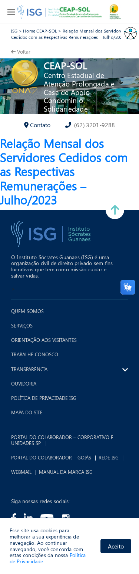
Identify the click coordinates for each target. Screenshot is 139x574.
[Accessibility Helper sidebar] (130, 33)
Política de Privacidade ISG (43, 398)
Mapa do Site (27, 412)
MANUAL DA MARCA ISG (66, 472)
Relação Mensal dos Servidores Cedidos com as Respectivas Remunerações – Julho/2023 (68, 34)
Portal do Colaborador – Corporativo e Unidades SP (62, 440)
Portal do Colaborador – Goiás (51, 458)
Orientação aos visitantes (44, 340)
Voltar (23, 51)
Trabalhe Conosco (34, 354)
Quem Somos (27, 311)
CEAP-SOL (65, 65)
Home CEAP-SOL (40, 31)
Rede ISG (109, 458)
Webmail (21, 472)
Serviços (22, 326)
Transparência (29, 369)
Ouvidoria (23, 384)
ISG (14, 31)
